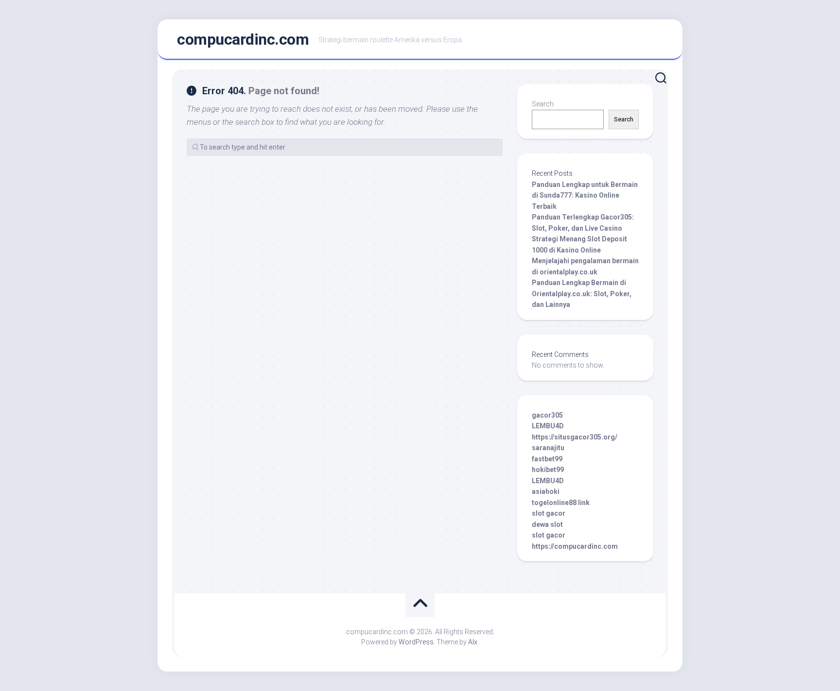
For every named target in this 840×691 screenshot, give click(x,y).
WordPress (416, 642)
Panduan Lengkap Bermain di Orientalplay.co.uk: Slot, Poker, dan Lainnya (581, 293)
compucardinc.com (243, 39)
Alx (472, 642)
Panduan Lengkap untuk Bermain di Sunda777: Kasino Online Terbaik (585, 195)
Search (543, 104)
